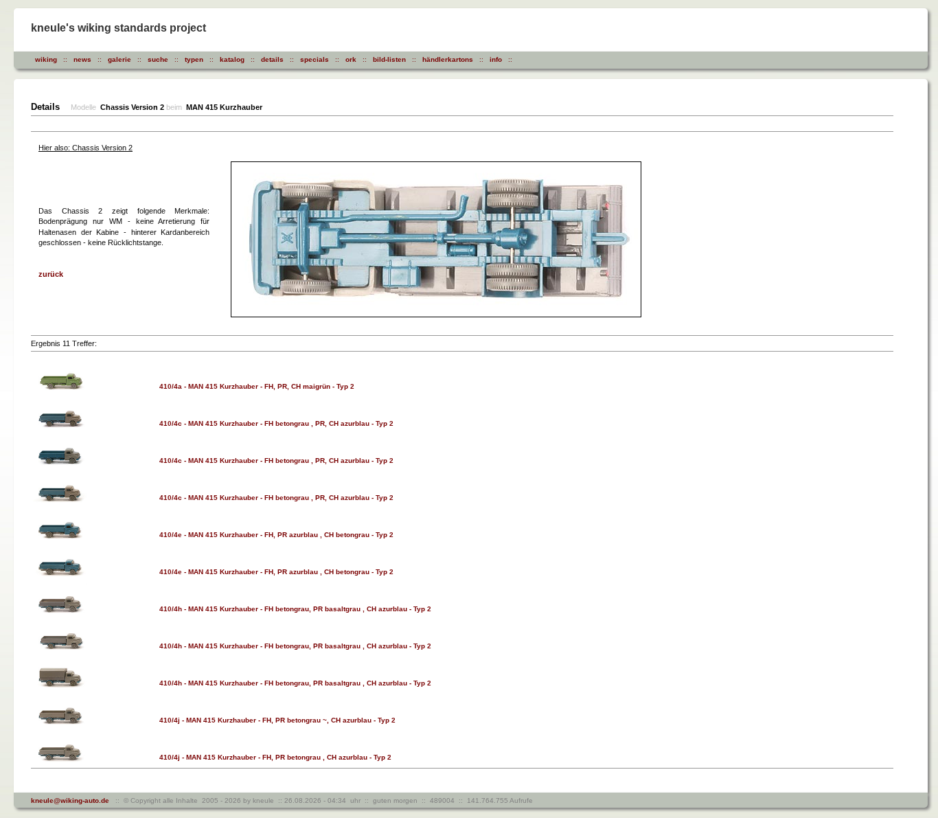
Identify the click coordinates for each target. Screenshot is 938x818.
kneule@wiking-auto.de (70, 800)
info (496, 59)
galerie (119, 59)
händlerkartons (447, 59)
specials (314, 59)
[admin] (540, 59)
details (272, 59)
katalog (232, 59)
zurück (50, 274)
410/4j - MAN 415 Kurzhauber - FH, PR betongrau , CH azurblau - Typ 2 (275, 757)
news (82, 59)
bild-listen (389, 59)
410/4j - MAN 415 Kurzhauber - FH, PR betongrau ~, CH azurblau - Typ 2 (277, 720)
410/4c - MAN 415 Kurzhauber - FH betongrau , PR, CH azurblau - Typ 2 (276, 423)
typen (194, 59)
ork (350, 59)
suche (158, 59)
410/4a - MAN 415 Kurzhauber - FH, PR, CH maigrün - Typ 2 (256, 386)
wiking (46, 59)
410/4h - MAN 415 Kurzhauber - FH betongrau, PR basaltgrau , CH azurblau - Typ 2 (295, 609)
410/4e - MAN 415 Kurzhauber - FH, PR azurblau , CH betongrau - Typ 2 (276, 534)
